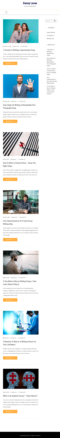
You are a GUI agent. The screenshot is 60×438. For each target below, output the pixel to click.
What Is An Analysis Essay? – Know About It (20, 396)
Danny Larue (30, 3)
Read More (9, 63)
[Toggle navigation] (6, 12)
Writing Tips (50, 38)
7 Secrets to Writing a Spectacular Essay (19, 50)
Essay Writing (51, 32)
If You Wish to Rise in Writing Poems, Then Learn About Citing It (51, 89)
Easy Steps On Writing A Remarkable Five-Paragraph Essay (51, 61)
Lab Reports (50, 35)
